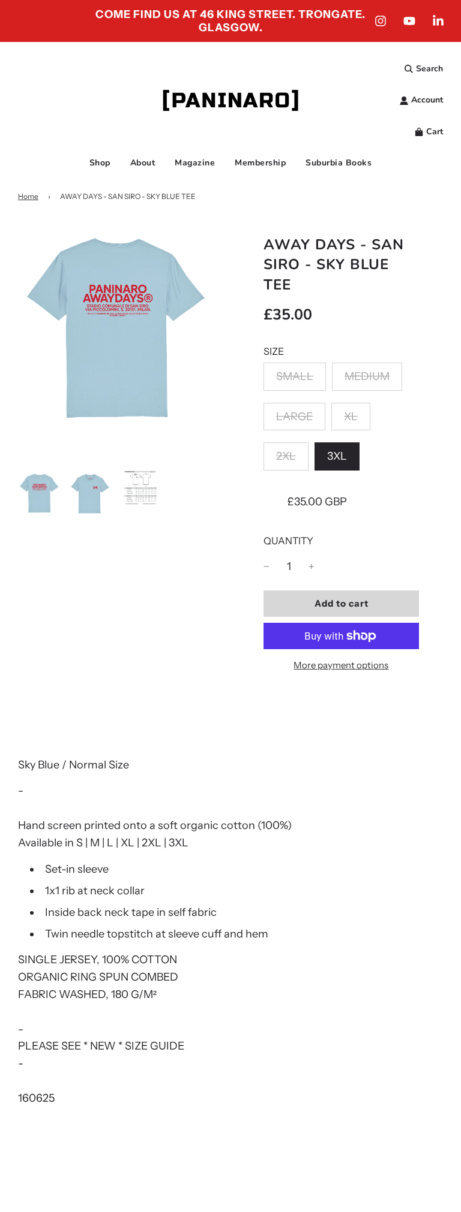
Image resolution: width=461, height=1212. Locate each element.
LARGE (294, 416)
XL (351, 416)
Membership (260, 162)
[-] (267, 566)
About (142, 162)
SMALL (294, 376)
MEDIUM (367, 376)
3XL (337, 456)
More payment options (341, 665)
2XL (286, 456)
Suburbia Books (339, 162)
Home (28, 196)
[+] (312, 566)
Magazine (195, 162)
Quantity (288, 541)
